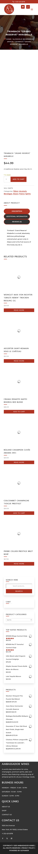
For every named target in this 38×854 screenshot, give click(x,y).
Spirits (10, 41)
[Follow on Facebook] (2, 838)
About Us (6, 807)
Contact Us (7, 815)
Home (8, 39)
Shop (4, 811)
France (22, 194)
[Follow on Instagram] (11, 838)
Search (19, 591)
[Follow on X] (7, 838)
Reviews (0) (17, 222)
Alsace (15, 194)
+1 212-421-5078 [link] (7, 834)
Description (17, 211)
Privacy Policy (28, 848)
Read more (19, 310)
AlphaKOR (24, 850)
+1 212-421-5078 (19, 2)
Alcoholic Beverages (23, 39)
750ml (15, 191)
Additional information (16, 216)
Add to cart (18, 179)
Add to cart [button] (19, 412)
